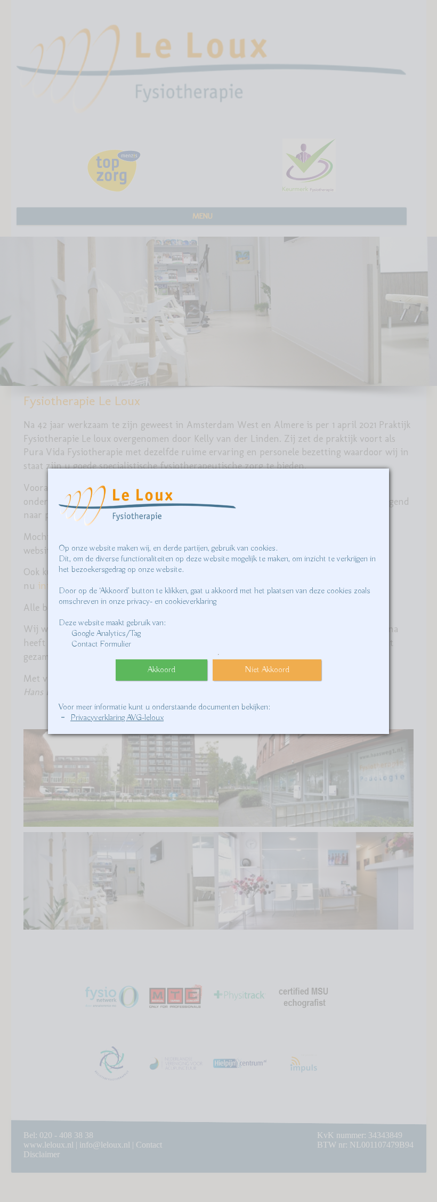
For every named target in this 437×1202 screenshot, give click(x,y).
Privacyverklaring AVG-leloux (117, 718)
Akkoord (161, 670)
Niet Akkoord (267, 670)
